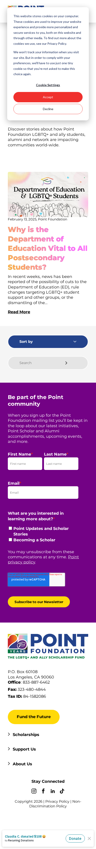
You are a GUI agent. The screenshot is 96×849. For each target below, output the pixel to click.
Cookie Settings (48, 85)
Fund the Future (34, 716)
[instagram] (33, 792)
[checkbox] (43, 535)
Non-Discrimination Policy (55, 803)
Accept (48, 97)
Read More (19, 311)
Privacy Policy (57, 801)
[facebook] (43, 792)
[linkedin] (52, 792)
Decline (48, 109)
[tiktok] (62, 792)
